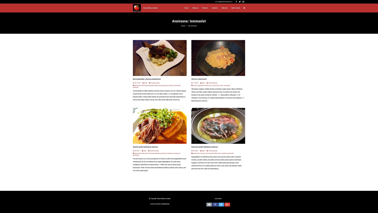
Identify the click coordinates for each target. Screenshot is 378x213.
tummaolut (177, 85)
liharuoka (151, 153)
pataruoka (165, 85)
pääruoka (157, 153)
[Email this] (209, 204)
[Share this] (215, 204)
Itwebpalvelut (165, 204)
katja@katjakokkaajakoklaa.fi (225, 1)
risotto (221, 85)
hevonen (202, 153)
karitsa (144, 85)
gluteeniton (138, 85)
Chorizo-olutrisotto (199, 79)
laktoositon (158, 85)
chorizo (195, 85)
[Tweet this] (221, 204)
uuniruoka (135, 87)
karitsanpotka (150, 85)
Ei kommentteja (155, 83)
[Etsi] (244, 8)
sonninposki (176, 153)
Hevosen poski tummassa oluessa (204, 147)
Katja (145, 83)
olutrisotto (216, 85)
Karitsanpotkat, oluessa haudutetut (147, 79)
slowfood (171, 85)
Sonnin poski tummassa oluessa (145, 147)
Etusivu (183, 26)
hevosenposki (210, 153)
